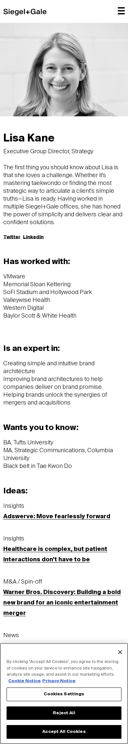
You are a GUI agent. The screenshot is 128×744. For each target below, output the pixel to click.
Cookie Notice (24, 681)
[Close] (120, 652)
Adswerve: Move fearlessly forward (56, 517)
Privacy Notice (58, 681)
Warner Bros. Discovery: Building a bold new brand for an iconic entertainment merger (62, 602)
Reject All (64, 713)
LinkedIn (33, 237)
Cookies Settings (64, 694)
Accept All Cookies (63, 732)
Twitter (11, 237)
